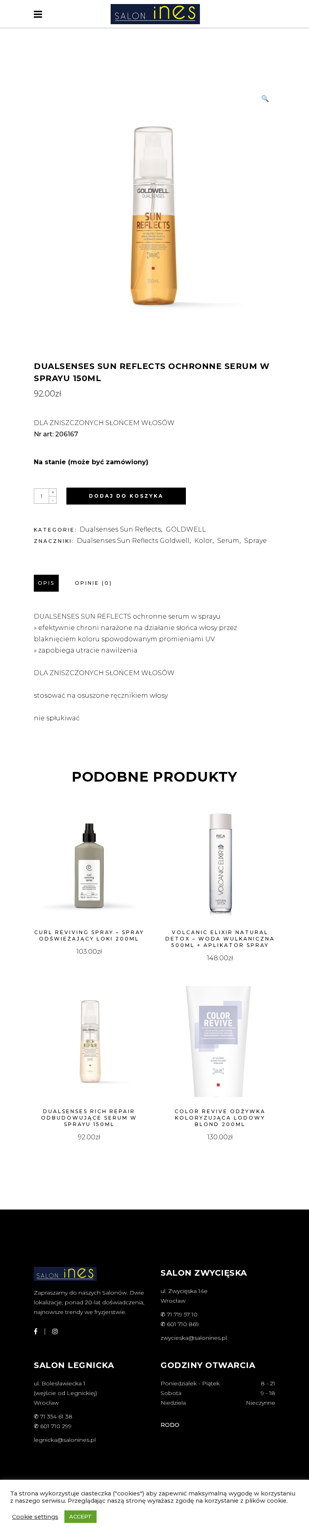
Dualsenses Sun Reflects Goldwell (133, 540)
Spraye (255, 540)
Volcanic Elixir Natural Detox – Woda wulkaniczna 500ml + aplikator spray (220, 938)
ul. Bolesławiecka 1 (59, 1383)
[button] (265, 99)
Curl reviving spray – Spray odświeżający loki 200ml (89, 935)
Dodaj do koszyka (126, 496)
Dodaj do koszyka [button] (89, 952)
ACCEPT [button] (80, 1516)
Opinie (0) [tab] (93, 583)
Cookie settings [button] (35, 1516)
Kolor (203, 540)
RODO (170, 1425)
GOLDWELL (186, 529)
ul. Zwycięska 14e (184, 1291)
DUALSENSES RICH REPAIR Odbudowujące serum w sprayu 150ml (89, 1117)
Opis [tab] (46, 583)
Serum (228, 540)
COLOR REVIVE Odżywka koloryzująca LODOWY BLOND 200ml (220, 1117)
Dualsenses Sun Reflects (120, 529)
